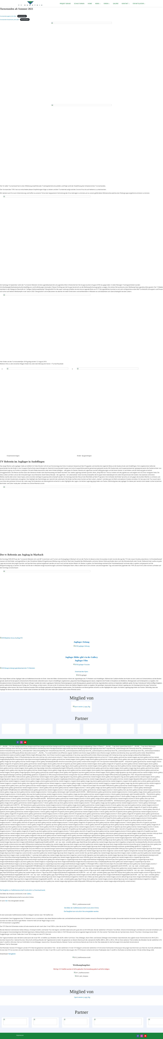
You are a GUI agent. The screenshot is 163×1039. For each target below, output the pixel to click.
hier (6, 901)
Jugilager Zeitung (81, 642)
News (97, 4)
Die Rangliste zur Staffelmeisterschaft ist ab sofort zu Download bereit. (22, 890)
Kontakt (125, 4)
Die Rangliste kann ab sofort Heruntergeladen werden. (81, 911)
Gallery (29, 894)
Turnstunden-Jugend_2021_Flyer (8, 16)
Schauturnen (79, 4)
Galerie (115, 4)
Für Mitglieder (138, 4)
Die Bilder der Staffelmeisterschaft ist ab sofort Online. (81, 908)
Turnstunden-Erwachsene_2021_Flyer (9, 19)
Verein (106, 4)
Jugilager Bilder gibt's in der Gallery (81, 657)
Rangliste (12, 954)
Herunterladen (22, 16)
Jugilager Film (81, 660)
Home (90, 4)
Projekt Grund (65, 4)
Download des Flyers (81, 671)
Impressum (20, 1035)
